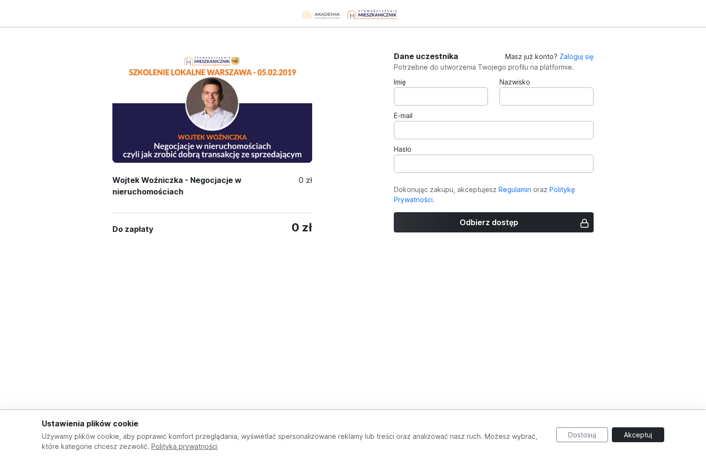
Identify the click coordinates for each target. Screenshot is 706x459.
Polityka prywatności (184, 446)
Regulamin (515, 189)
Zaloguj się (577, 56)
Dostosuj (582, 435)
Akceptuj (638, 435)
